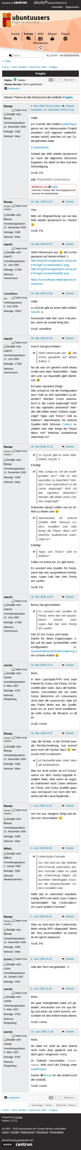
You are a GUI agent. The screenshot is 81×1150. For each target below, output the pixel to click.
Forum (28, 34)
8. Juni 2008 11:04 (41, 988)
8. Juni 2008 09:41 (41, 916)
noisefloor (11, 294)
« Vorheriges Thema (40, 1105)
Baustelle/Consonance (53, 180)
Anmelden (57, 7)
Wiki (40, 34)
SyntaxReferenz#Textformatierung (53, 651)
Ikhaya (52, 34)
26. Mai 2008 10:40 (42, 338)
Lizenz (5, 1132)
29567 (18, 311)
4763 (17, 690)
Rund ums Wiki (37, 67)
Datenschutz (27, 1132)
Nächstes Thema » (67, 1105)
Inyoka (18, 1117)
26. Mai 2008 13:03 (42, 596)
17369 (18, 269)
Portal (15, 34)
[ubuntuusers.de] (26, 21)
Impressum (42, 1132)
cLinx (54, 186)
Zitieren (69, 106)
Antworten (13, 88)
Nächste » (69, 79)
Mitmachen (40, 43)
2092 (17, 871)
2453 (17, 981)
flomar (8, 106)
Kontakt (15, 1132)
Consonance (40, 147)
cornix (8, 665)
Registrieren (72, 7)
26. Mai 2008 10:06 (42, 293)
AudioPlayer (69, 124)
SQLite (35, 312)
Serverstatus (57, 1132)
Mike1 (8, 849)
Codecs (67, 424)
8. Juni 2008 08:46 (41, 848)
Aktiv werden (19, 67)
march (8, 244)
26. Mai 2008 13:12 (42, 665)
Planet (65, 34)
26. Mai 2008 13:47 (42, 733)
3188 (17, 131)
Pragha (53, 67)
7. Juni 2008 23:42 (41, 805)
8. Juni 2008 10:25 (41, 959)
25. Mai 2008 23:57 (42, 201)
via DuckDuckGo (69, 55)
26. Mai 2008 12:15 (42, 446)
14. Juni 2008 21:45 (42, 1031)
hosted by (8, 3)
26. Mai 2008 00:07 (42, 244)
